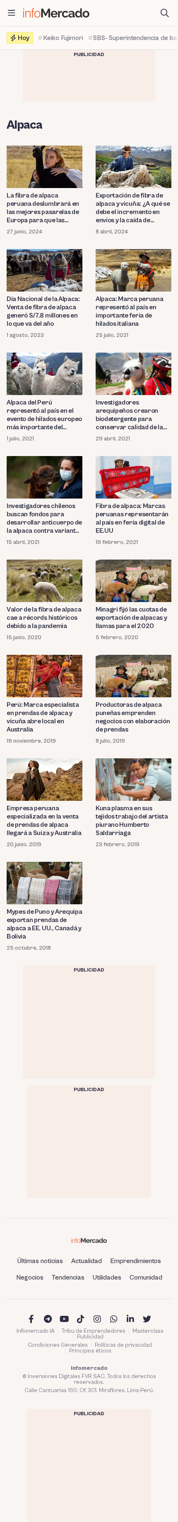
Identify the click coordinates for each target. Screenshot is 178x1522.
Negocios (29, 1277)
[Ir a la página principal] (56, 13)
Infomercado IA (36, 1331)
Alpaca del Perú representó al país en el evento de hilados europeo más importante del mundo (44, 415)
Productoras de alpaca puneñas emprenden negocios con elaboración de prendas (133, 717)
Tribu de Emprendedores (93, 1331)
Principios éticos (90, 1351)
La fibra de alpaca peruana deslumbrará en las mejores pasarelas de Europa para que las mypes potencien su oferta (43, 208)
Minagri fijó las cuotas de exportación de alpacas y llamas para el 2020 (131, 618)
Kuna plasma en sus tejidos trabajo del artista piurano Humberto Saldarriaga (132, 821)
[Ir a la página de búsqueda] (165, 13)
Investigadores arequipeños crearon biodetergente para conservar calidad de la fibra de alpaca (129, 415)
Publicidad (90, 1337)
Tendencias (68, 1277)
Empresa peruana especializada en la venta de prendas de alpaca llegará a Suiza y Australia (44, 821)
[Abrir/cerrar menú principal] (12, 13)
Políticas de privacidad (123, 1345)
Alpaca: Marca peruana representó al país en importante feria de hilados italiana (129, 311)
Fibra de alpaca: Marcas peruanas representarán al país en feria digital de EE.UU (132, 518)
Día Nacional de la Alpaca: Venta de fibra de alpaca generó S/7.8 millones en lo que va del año (43, 311)
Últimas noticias (40, 1261)
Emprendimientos (135, 1261)
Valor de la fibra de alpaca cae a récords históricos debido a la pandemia (44, 618)
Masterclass (148, 1331)
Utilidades (107, 1277)
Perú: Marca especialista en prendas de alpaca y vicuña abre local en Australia (43, 717)
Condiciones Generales (58, 1345)
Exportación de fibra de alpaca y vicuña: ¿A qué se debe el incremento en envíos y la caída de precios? (133, 208)
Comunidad (146, 1277)
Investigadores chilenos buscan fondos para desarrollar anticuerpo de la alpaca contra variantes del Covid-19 (44, 518)
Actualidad (86, 1261)
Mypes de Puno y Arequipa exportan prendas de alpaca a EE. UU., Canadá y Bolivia (44, 924)
